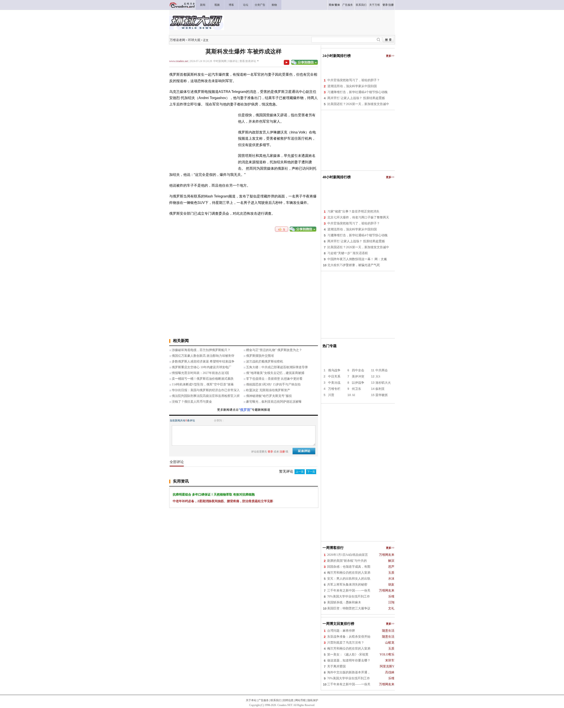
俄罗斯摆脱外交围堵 (260, 355)
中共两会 (381, 370)
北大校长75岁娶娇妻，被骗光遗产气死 (353, 265)
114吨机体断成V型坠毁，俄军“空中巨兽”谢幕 (203, 384)
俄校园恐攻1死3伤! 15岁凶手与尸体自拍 (273, 384)
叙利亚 (380, 389)
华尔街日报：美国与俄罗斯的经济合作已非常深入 (206, 390)
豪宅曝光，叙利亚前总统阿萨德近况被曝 (274, 401)
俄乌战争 (334, 370)
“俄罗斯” (245, 410)
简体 (331, 4)
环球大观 (194, 40)
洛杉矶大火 (383, 382)
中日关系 (334, 376)
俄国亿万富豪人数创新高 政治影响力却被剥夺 (203, 355)
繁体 (337, 4)
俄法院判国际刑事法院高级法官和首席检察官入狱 (206, 396)
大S (377, 376)
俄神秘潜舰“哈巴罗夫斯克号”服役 (269, 396)
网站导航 (300, 700)
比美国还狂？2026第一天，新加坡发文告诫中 (358, 104)
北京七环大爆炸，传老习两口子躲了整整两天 (358, 217)
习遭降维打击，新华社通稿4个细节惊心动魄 (357, 92)
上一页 (300, 471)
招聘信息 (288, 700)
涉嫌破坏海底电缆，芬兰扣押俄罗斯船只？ (201, 350)
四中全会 (358, 370)
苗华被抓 (381, 395)
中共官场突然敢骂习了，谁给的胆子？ (353, 80)
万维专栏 (334, 389)
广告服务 (263, 700)
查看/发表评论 (247, 61)
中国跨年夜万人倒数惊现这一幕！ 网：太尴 (357, 259)
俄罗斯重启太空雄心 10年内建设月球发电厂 (201, 367)
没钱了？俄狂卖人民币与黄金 (192, 401)
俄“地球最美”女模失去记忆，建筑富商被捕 (275, 373)
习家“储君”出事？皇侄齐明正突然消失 (353, 211)
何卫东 (356, 389)
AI (353, 395)
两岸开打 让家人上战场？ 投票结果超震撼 (356, 98)
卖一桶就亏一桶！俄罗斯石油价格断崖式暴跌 (203, 378)
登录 (385, 4)
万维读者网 (177, 40)
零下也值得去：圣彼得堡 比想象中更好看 (274, 378)
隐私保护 (313, 700)
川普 (331, 395)
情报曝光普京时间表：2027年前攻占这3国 (200, 373)
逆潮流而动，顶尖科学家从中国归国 (352, 86)
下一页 (311, 471)
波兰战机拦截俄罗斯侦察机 (264, 361)
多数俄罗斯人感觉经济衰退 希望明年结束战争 (203, 361)
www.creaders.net (178, 61)
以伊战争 (358, 382)
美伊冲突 (358, 376)
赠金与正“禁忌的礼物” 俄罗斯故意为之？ (274, 350)
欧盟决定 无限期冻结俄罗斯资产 (268, 390)
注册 (391, 4)
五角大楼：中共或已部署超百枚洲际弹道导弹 (277, 367)
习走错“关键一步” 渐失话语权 (347, 253)
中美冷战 (334, 382)
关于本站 (251, 700)
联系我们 (276, 700)
